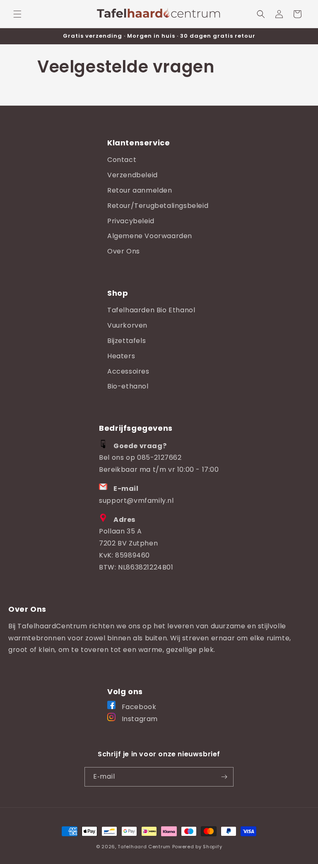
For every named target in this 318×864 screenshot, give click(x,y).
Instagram (139, 719)
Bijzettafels (126, 340)
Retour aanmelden (139, 190)
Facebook (138, 707)
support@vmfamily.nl (136, 500)
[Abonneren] (224, 777)
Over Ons (123, 251)
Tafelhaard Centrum (144, 846)
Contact (121, 159)
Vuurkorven (127, 325)
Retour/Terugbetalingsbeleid (157, 205)
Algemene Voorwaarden (149, 236)
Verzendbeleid (132, 175)
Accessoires (128, 371)
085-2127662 (159, 457)
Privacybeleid (130, 221)
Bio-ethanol (128, 386)
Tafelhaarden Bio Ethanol (151, 310)
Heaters (121, 356)
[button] (17, 14)
